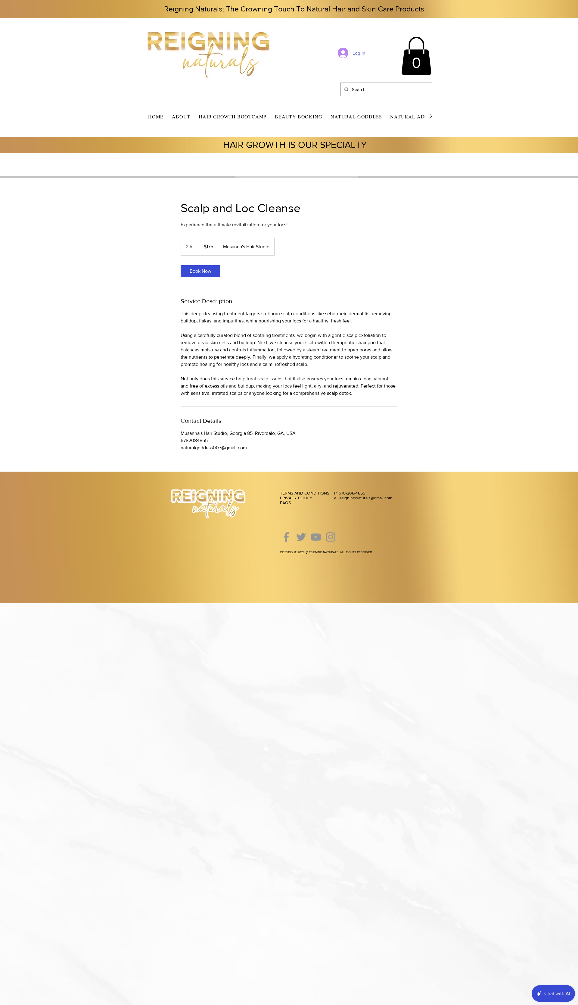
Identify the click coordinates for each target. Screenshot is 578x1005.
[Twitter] (301, 537)
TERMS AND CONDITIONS (304, 493)
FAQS (285, 502)
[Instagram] (330, 537)
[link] (200, 271)
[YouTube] (315, 537)
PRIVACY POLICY (296, 497)
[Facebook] (286, 537)
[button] (416, 56)
